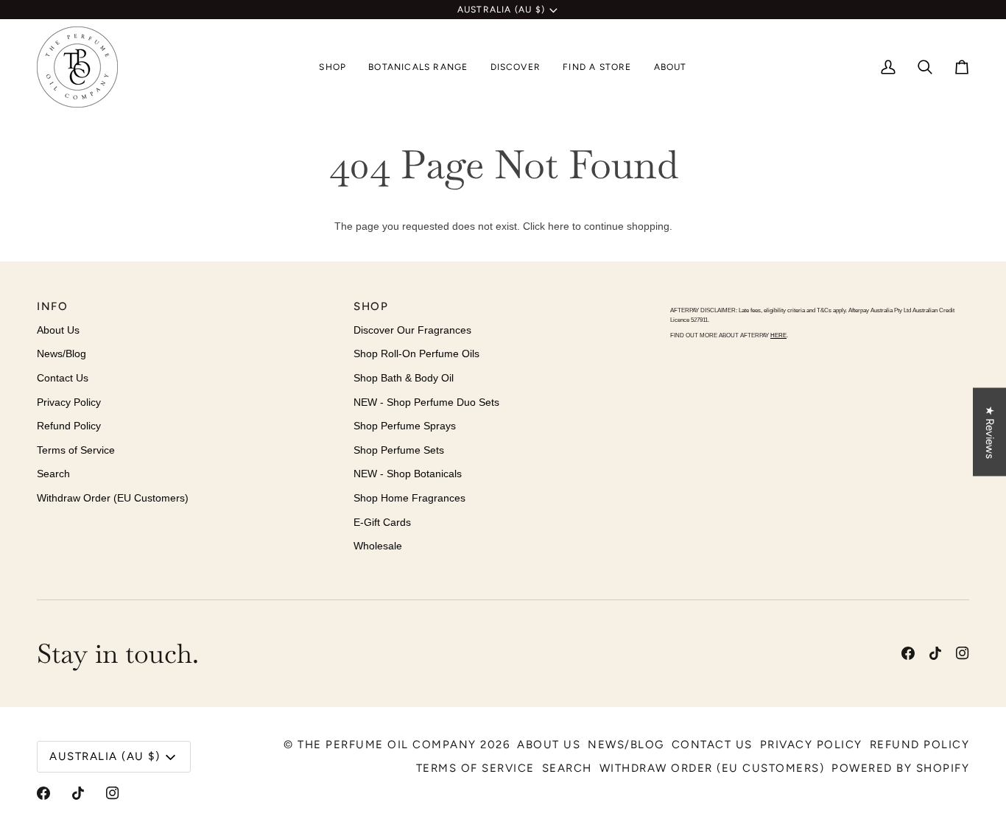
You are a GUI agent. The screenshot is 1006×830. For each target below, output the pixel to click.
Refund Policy (69, 426)
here (558, 226)
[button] (332, 67)
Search (53, 473)
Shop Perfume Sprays (404, 426)
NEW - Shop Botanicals (407, 473)
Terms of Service (76, 450)
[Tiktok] (935, 653)
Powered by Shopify (900, 768)
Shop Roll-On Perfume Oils (416, 353)
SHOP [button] (370, 306)
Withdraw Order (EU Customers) (113, 498)
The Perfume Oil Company (387, 744)
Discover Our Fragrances (412, 330)
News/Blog (61, 353)
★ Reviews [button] (989, 431)
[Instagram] (962, 653)
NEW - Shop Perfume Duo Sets (426, 402)
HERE (778, 335)
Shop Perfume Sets (398, 450)
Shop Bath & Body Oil (403, 378)
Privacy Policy (69, 402)
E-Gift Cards (382, 522)
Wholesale (377, 546)
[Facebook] (908, 653)
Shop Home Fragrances (409, 498)
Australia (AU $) (501, 9)
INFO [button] (52, 306)
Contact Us (62, 378)
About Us (58, 330)
